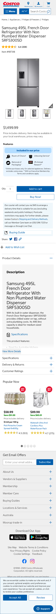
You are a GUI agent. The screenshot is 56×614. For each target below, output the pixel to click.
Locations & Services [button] (15, 508)
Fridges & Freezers (30, 19)
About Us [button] (8, 471)
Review (41, 597)
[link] (10, 239)
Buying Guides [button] (11, 500)
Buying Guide (17, 232)
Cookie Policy (39, 550)
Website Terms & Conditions (33, 547)
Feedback (37, 553)
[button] (49, 11)
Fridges (45, 19)
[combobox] (23, 11)
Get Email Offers (14, 455)
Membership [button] (10, 486)
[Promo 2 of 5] (25, 446)
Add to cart (35, 189)
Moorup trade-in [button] (12, 522)
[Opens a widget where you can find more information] (43, 609)
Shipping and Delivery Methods (33, 219)
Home (4, 19)
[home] (11, 4)
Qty (4, 188)
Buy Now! (35, 197)
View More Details (11, 351)
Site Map (12, 547)
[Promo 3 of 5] (28, 446)
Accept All (15, 597)
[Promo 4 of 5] (31, 446)
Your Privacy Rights (20, 550)
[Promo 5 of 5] (34, 446)
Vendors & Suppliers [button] (15, 479)
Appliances (15, 19)
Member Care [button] (11, 493)
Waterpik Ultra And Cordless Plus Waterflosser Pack (39, 425)
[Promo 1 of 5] (22, 446)
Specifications (19, 334)
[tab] (28, 471)
